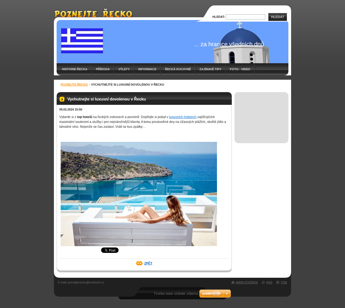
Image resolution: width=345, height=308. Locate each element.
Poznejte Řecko (74, 84)
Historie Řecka (74, 69)
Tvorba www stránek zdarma (176, 294)
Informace (147, 69)
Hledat (277, 17)
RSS (269, 282)
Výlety (124, 69)
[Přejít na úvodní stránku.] (93, 15)
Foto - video (240, 69)
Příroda (103, 69)
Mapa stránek (247, 282)
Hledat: (218, 16)
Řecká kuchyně (178, 69)
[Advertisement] (261, 112)
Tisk (284, 282)
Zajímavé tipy (210, 69)
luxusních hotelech (182, 117)
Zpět (148, 263)
